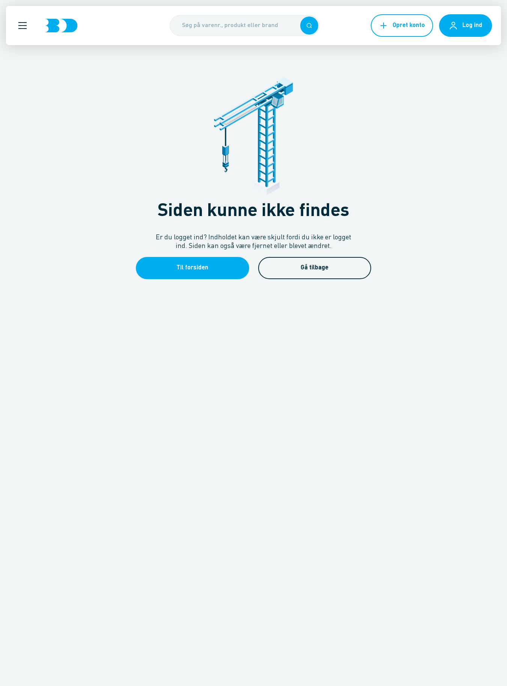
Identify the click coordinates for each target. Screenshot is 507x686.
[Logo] (61, 25)
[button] (22, 25)
